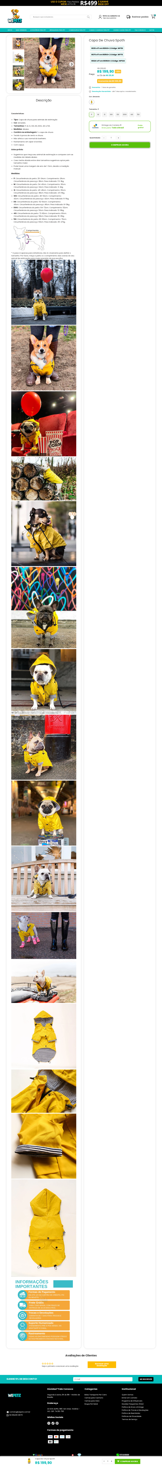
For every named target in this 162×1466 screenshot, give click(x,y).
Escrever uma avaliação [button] (102, 1364)
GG (111, 114)
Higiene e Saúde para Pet (122, 30)
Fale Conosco (140, 30)
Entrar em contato (129, 1398)
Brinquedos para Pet (57, 30)
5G (138, 114)
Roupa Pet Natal (91, 1404)
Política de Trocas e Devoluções (135, 1410)
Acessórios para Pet (38, 30)
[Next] (18, 88)
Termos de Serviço (129, 1419)
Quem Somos (127, 1395)
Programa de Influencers (132, 1401)
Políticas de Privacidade (131, 1416)
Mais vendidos (21, 30)
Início (10, 30)
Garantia (96, 87)
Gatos (151, 30)
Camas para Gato (92, 1401)
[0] (153, 18)
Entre (105, 16)
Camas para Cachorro (94, 1398)
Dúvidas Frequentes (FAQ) (133, 1404)
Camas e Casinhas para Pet (99, 30)
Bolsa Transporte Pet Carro (96, 1395)
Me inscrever (146, 1379)
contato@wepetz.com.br (19, 1412)
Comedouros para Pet (77, 30)
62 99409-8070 (16, 1415)
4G (132, 114)
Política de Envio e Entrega (133, 1407)
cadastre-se (115, 16)
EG (118, 114)
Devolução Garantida (101, 91)
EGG (125, 114)
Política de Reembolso (131, 1413)
